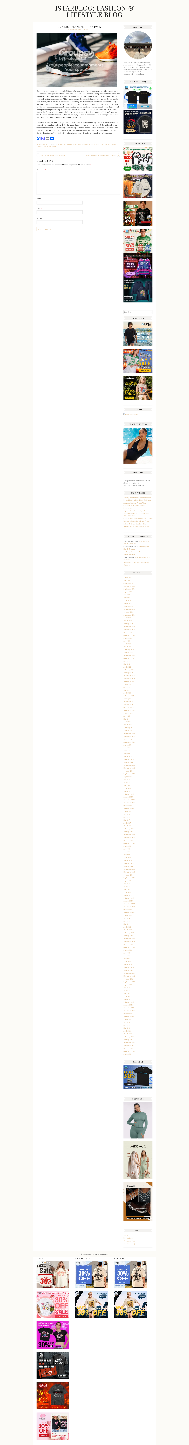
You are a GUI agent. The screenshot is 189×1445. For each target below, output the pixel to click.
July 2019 (126, 748)
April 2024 (127, 618)
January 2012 (128, 1005)
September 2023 (129, 635)
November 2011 (129, 1011)
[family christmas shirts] (137, 171)
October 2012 (128, 979)
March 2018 (127, 791)
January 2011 (127, 1040)
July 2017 (126, 814)
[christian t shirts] (137, 198)
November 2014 (129, 907)
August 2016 (127, 846)
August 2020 (128, 713)
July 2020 (126, 716)
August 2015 (127, 881)
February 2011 (128, 1037)
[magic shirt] (137, 277)
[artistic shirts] (137, 134)
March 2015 (127, 895)
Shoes (46, 147)
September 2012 (129, 982)
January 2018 (128, 797)
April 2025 (127, 601)
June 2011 (126, 1025)
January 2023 (128, 653)
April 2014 (127, 927)
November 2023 (129, 629)
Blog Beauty (104, 1254)
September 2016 (129, 843)
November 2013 (129, 941)
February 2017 (128, 829)
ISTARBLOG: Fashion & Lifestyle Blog (94, 11)
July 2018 (126, 780)
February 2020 (128, 728)
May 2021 (126, 690)
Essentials (77, 144)
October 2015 (128, 875)
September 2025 (129, 589)
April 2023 (127, 644)
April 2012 (127, 996)
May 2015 (126, 889)
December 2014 (129, 904)
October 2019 (128, 739)
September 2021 (129, 681)
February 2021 (128, 696)
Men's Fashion (101, 144)
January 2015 (128, 901)
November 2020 (129, 705)
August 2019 (127, 745)
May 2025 (126, 598)
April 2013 (127, 962)
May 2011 (126, 1028)
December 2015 (129, 869)
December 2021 (129, 676)
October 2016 (128, 840)
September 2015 (129, 878)
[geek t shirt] (137, 109)
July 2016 (126, 849)
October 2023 (128, 632)
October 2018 (128, 771)
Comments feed (129, 1241)
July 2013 (126, 953)
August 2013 (127, 950)
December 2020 (129, 702)
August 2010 (127, 1054)
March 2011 (127, 1034)
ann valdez (127, 563)
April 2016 (127, 858)
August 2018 (127, 777)
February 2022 (128, 670)
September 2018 (129, 774)
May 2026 (126, 580)
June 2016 (126, 852)
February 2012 (128, 1002)
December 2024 (129, 609)
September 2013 (129, 947)
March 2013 (127, 965)
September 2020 (129, 710)
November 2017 (129, 803)
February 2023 (128, 650)
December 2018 (129, 765)
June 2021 (126, 687)
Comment (41, 170)
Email (39, 208)
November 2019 (129, 736)
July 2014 (126, 918)
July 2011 (126, 1022)
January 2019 (128, 762)
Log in (125, 1235)
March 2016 (127, 861)
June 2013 (126, 956)
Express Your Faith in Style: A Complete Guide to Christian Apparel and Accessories (137, 513)
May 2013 (126, 959)
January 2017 (128, 832)
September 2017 (129, 809)
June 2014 (126, 921)
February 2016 (128, 863)
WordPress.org (129, 1244)
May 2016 (126, 855)
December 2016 (129, 834)
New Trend (112, 144)
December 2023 (129, 626)
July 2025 (126, 595)
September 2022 (129, 658)
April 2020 (127, 722)
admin (86, 30)
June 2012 (126, 990)
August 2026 (127, 577)
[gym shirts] (53, 1379)
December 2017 (129, 800)
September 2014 (129, 913)
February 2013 (128, 967)
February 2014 (128, 933)
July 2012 (126, 988)
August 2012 (127, 985)
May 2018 (126, 785)
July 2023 (126, 641)
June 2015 (126, 886)
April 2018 (127, 788)
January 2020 (128, 730)
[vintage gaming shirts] (53, 1409)
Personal (40, 147)
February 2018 (128, 794)
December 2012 (129, 973)
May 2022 (126, 664)
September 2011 (129, 1017)
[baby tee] (53, 1348)
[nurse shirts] (53, 1439)
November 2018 (129, 768)
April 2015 (127, 892)
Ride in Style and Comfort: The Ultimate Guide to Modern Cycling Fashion (136, 526)
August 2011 (127, 1019)
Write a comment (43, 144)
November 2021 (129, 678)
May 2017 (126, 820)
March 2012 (127, 999)
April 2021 (127, 693)
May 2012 (126, 993)
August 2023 (127, 638)
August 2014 (127, 915)
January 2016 (128, 866)
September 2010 (129, 1051)
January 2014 (128, 936)
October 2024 (128, 612)
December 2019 (129, 733)
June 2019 (126, 751)
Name (40, 199)
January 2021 (128, 699)
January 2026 (128, 583)
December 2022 (129, 655)
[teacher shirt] (53, 1318)
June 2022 (126, 661)
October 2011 (128, 1014)
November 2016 (129, 837)
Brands (70, 144)
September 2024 (129, 615)
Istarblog (92, 144)
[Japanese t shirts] (137, 225)
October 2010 (128, 1048)
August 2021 (127, 684)
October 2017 (128, 806)
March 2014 (127, 930)
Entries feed (127, 1238)
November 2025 (129, 586)
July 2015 (126, 884)
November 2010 (129, 1045)
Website (40, 218)
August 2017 (127, 811)
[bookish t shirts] (137, 400)
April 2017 (127, 823)
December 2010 (129, 1042)
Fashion (85, 144)
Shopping (52, 147)
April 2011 (127, 1031)
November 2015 (129, 872)
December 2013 (129, 938)
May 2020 (126, 719)
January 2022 (128, 673)
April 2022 (127, 667)
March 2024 (127, 621)
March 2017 (127, 826)
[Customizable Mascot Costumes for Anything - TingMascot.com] (130, 414)
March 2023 (127, 647)
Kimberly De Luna (129, 552)
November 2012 (129, 976)
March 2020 (127, 725)
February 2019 (128, 759)
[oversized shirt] (53, 1287)
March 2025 (127, 603)
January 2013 (128, 970)
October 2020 (128, 707)
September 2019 (129, 742)
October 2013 (128, 944)
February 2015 (128, 898)
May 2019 (126, 754)
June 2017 (126, 817)
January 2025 (128, 606)
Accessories (62, 144)
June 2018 (126, 782)
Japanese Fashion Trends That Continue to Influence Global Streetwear (134, 505)
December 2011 (129, 1008)
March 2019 (127, 757)
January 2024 (128, 624)
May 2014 (126, 924)
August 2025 (127, 592)
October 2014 (128, 910)
